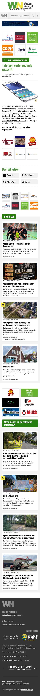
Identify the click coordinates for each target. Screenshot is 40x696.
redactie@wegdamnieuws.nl (14, 120)
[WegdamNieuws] (20, 6)
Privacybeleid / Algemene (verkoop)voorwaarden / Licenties (15, 682)
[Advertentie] (7, 37)
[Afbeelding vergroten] (20, 91)
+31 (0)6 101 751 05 (9, 656)
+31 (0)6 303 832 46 (9, 660)
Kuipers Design (27, 689)
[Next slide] (36, 668)
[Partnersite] (10, 637)
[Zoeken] (32, 15)
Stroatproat (6, 76)
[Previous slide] (4, 668)
